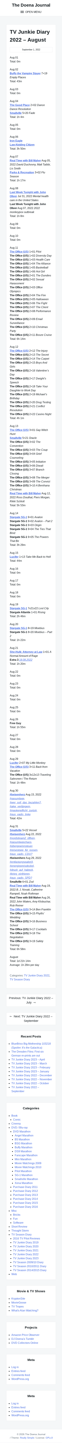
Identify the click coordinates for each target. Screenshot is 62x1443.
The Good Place (20, 105)
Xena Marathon (24, 1183)
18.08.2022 (25, 659)
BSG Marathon (23, 1143)
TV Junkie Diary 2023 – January (30, 1071)
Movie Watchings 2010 (28, 1167)
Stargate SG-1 (18, 517)
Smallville (16, 113)
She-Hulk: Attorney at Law (26, 652)
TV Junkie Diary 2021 (26, 1250)
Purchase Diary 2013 (25, 1195)
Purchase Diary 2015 (25, 1202)
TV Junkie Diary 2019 (26, 1242)
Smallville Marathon (26, 1179)
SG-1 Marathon (24, 1175)
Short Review (19, 1226)
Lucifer (14, 556)
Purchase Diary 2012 (25, 1191)
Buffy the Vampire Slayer (25, 73)
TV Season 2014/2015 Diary (29, 1270)
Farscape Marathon (26, 1155)
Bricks (16, 1214)
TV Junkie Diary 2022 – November (31, 1079)
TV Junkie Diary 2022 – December (31, 1075)
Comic (17, 1119)
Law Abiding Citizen (22, 144)
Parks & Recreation (22, 172)
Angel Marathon (24, 1135)
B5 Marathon (22, 1139)
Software (18, 1222)
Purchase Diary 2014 (25, 1198)
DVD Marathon (22, 1131)
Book (14, 1115)
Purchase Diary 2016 (25, 1206)
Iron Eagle (16, 140)
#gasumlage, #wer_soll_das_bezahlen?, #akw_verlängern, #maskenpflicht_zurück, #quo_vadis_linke (25, 806)
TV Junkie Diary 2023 (26, 1258)
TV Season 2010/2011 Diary (29, 1266)
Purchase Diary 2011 (25, 1187)
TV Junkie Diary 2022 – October (30, 1083)
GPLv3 (49, 1437)
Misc (14, 1210)
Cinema (16, 1123)
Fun (15, 1218)
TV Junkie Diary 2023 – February (30, 1067)
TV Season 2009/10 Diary (28, 1262)
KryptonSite (18, 1298)
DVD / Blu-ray (19, 1127)
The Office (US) (19, 251)
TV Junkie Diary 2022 (36, 975)
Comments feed (20, 1375)
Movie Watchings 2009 (28, 1163)
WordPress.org (20, 1379)
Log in (15, 1367)
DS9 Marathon (23, 1151)
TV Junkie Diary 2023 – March (29, 1063)
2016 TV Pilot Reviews (26, 1238)
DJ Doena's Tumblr (22, 1338)
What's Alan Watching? (24, 1310)
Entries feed (18, 1371)
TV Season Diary (20, 979)
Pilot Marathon (23, 1171)
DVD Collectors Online (24, 1342)
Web (14, 1274)
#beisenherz (17, 794)
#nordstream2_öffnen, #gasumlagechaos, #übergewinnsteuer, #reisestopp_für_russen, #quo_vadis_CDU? (24, 846)
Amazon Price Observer (25, 1335)
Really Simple (27, 1437)
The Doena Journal (31, 5)
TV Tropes (17, 1306)
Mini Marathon (23, 1159)
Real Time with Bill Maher (25, 160)
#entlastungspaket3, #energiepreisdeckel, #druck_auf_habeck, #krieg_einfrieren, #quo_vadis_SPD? (22, 870)
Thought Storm (20, 1230)
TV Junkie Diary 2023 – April (28, 1059)
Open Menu (33, 12)
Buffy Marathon (23, 1147)
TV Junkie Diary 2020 (26, 1246)
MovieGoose (18, 1302)
